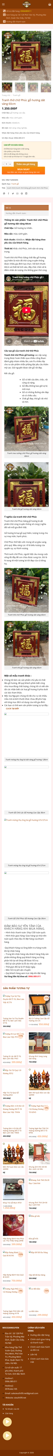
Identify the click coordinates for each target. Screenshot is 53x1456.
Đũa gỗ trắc (33, 1238)
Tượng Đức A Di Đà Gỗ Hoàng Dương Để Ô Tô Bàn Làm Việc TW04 (12, 1130)
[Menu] (3, 4)
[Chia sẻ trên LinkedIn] (26, 194)
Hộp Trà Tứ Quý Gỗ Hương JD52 (11, 1094)
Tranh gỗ (16, 95)
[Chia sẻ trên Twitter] (13, 194)
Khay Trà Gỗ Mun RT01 (12, 1203)
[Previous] (6, 53)
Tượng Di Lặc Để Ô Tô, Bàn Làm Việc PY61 (12, 1057)
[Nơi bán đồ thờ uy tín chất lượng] (26, 4)
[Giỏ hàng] (49, 4)
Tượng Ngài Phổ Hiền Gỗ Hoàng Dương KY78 (13, 1312)
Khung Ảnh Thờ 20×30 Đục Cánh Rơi (38, 1204)
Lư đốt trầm (33, 1311)
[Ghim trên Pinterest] (22, 194)
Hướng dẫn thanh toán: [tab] (16, 213)
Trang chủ (6, 95)
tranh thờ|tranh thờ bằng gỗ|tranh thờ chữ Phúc (27, 188)
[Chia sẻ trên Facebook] (9, 194)
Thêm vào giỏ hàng (25, 164)
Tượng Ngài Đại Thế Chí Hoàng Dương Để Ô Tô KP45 (38, 1130)
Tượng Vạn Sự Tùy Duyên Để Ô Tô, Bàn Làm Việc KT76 (13, 1020)
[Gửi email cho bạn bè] (17, 194)
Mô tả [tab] (8, 207)
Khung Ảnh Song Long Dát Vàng (38, 1057)
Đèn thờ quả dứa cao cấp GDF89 (39, 1094)
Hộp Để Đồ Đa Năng (37, 1275)
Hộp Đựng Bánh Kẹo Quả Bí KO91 (13, 1276)
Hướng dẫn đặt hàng (40, 1335)
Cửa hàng (9, 1413)
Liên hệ (33, 1354)
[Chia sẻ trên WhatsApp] (4, 194)
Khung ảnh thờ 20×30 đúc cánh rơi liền (38, 1168)
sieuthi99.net (20, 1397)
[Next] (47, 53)
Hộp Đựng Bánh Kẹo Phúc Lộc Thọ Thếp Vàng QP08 (13, 1239)
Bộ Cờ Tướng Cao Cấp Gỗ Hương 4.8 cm (39, 1019)
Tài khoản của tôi (12, 1409)
